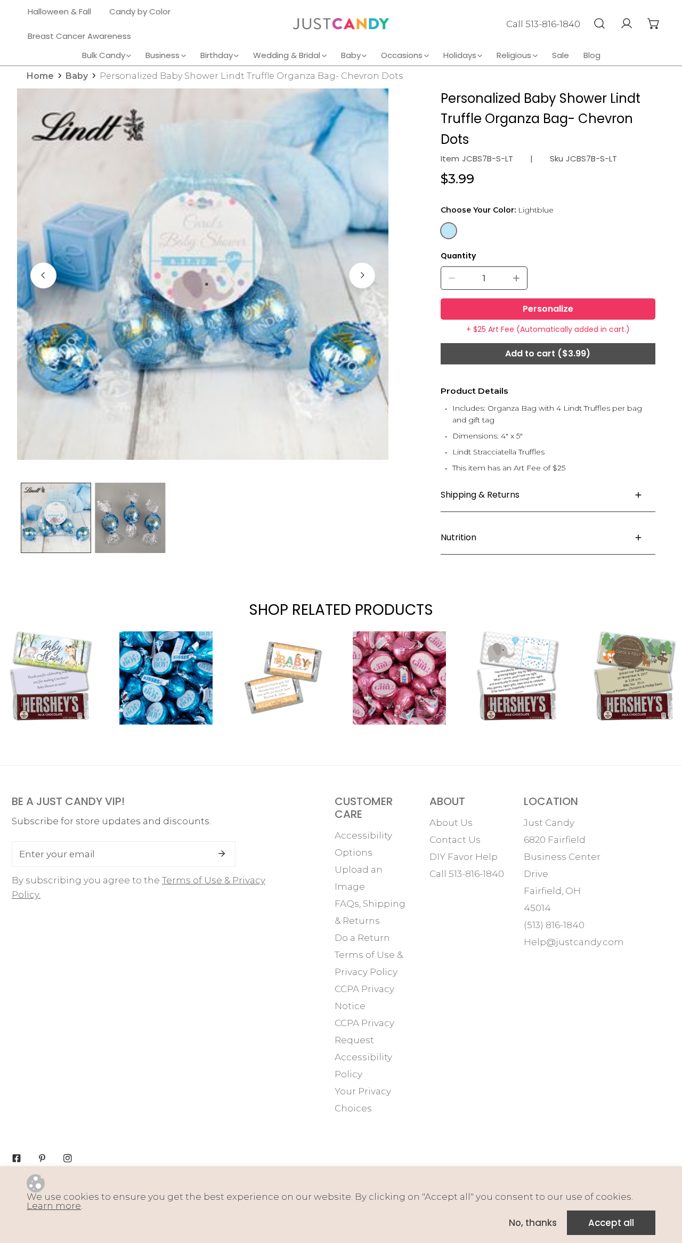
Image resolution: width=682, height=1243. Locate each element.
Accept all (611, 1222)
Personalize (548, 309)
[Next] (362, 275)
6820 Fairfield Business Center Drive (562, 856)
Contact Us (455, 839)
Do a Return (362, 937)
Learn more (54, 1205)
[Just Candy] (341, 23)
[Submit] (221, 853)
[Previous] (43, 275)
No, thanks (533, 1222)
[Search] (599, 23)
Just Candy (549, 822)
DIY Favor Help (463, 856)
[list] (202, 274)
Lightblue (449, 231)
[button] (653, 23)
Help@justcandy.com (574, 942)
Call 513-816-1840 (543, 24)
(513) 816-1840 (554, 925)
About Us (451, 822)
